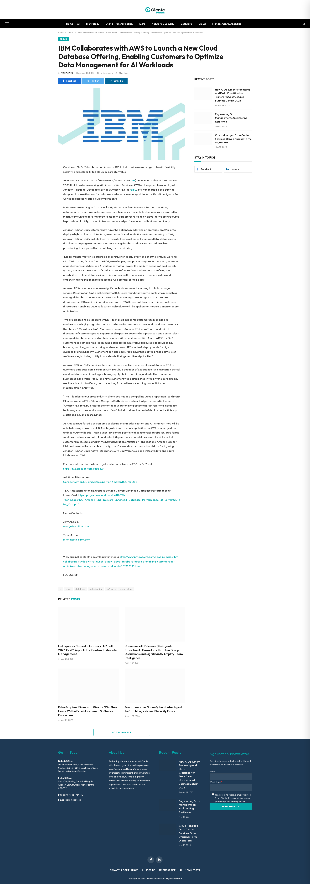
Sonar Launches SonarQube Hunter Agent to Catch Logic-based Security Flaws (153, 709)
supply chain (126, 589)
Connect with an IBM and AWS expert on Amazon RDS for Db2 (100, 481)
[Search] (303, 23)
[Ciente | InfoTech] (155, 10)
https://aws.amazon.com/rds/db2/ (83, 468)
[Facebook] (47, 175)
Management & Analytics (226, 23)
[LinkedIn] (47, 190)
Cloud (202, 23)
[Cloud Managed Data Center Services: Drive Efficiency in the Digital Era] (203, 139)
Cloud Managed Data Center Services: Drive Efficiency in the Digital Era (233, 139)
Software (186, 23)
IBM (133, 180)
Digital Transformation (119, 23)
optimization (96, 589)
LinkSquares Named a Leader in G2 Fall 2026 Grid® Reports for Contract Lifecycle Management (87, 650)
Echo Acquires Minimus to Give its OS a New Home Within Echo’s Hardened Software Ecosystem (87, 711)
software (111, 589)
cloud (68, 589)
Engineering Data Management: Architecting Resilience (231, 118)
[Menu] (7, 23)
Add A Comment (121, 732)
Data (142, 23)
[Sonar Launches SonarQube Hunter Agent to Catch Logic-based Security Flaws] (155, 686)
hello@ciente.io (73, 799)
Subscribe (148, 870)
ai (61, 589)
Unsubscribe (167, 870)
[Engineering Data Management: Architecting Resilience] (203, 118)
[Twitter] (47, 183)
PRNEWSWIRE (67, 73)
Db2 (133, 189)
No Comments (106, 73)
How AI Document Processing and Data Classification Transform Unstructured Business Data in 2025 (232, 95)
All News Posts (190, 870)
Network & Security (163, 23)
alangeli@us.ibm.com (76, 526)
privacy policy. (238, 801)
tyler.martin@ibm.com (76, 539)
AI (78, 23)
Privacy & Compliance (124, 870)
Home (69, 23)
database (80, 589)
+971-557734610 (74, 794)
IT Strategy (92, 23)
